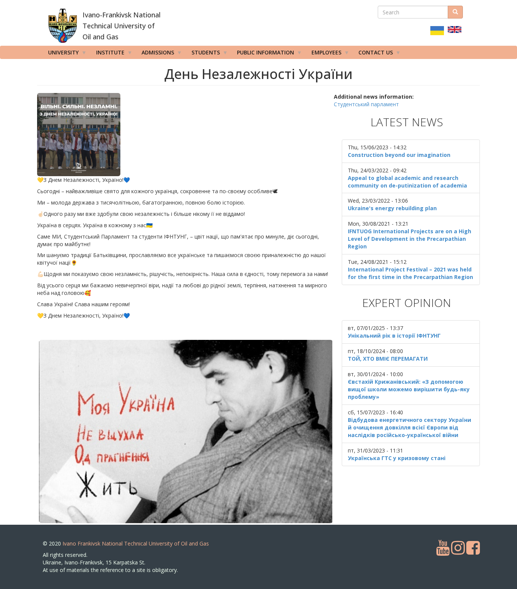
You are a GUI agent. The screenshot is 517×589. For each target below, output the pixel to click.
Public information (263, 54)
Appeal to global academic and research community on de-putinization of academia (407, 181)
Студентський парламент (366, 104)
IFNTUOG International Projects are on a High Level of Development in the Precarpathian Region (409, 239)
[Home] (62, 26)
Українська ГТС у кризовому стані (396, 458)
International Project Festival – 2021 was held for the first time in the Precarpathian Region (410, 273)
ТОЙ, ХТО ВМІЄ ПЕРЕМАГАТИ (388, 358)
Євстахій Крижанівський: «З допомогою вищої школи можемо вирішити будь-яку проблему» (409, 389)
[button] (185, 134)
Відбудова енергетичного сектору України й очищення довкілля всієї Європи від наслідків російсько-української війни (409, 427)
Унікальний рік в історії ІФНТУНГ (394, 335)
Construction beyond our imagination (399, 154)
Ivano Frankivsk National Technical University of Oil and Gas (135, 543)
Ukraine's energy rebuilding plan (392, 208)
